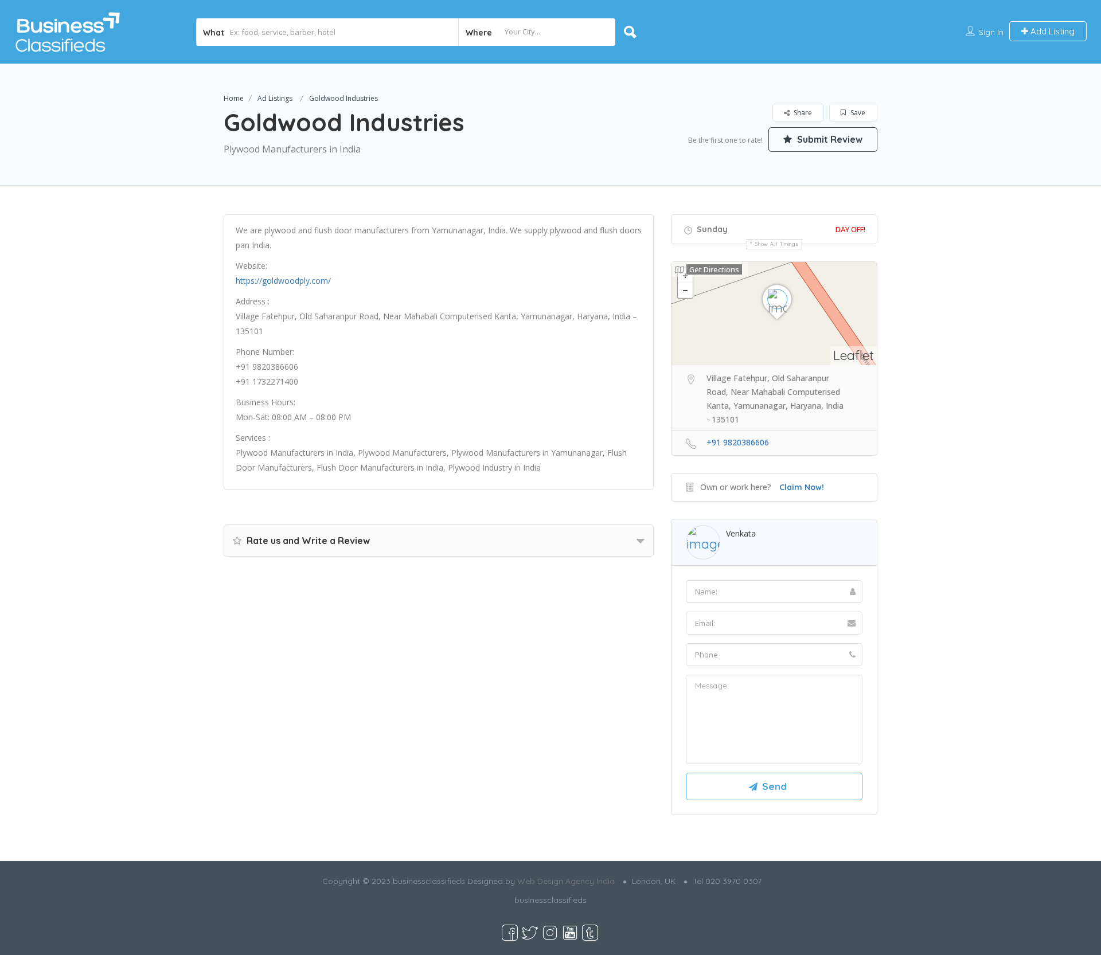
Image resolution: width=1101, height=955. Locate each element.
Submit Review (828, 139)
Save (857, 113)
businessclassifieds (550, 900)
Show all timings (776, 244)
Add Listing (1051, 31)
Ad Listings (274, 98)
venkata (741, 533)
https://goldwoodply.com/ (283, 280)
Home (234, 98)
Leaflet (853, 355)
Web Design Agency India (566, 881)
